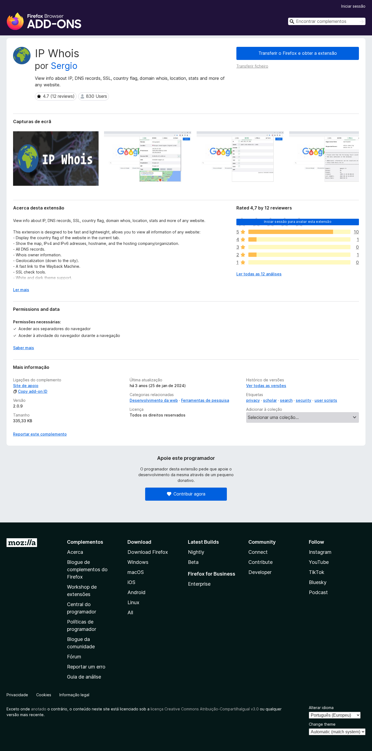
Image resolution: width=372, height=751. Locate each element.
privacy (253, 400)
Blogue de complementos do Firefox (87, 569)
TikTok (316, 572)
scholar (270, 400)
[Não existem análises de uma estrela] (299, 262)
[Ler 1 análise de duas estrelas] (299, 255)
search (286, 400)
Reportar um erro (86, 667)
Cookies (43, 694)
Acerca (75, 552)
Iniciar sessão (353, 6)
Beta (193, 562)
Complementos (85, 542)
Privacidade (17, 694)
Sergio (64, 65)
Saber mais (23, 347)
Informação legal (74, 694)
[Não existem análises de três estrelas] (299, 247)
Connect (258, 552)
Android (136, 592)
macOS (135, 572)
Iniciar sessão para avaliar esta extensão (297, 222)
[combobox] (326, 21)
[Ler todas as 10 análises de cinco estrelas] (299, 232)
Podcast (318, 592)
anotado (38, 709)
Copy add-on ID (32, 391)
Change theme (322, 724)
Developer (260, 572)
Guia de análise (84, 677)
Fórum (74, 656)
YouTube (319, 562)
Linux (133, 602)
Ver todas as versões (266, 385)
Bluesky (318, 582)
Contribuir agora (189, 494)
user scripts (326, 400)
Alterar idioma (321, 707)
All (130, 612)
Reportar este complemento (40, 434)
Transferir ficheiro (252, 66)
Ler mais (21, 289)
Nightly (196, 552)
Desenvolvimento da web (154, 400)
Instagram (320, 552)
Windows (137, 562)
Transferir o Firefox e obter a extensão (297, 53)
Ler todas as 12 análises (259, 274)
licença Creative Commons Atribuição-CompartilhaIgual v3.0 (205, 709)
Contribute (260, 562)
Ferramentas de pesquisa (205, 400)
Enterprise (199, 584)
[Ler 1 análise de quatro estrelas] (299, 239)
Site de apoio (25, 385)
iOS (131, 582)
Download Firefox (147, 552)
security (303, 400)
